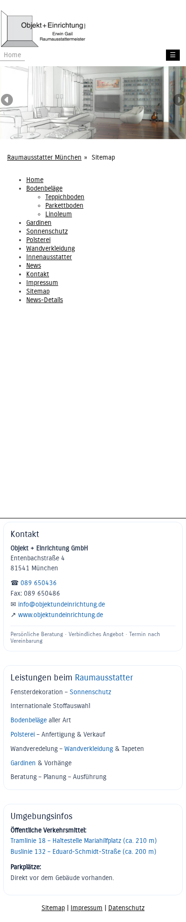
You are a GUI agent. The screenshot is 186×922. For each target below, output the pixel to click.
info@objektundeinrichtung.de (61, 604)
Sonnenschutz (90, 692)
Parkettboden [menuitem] (64, 206)
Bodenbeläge (28, 720)
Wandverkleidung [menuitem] (50, 248)
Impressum (87, 908)
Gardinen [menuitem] (39, 223)
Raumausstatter (104, 677)
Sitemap (53, 908)
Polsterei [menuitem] (38, 240)
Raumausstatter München (44, 157)
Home (12, 55)
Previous (7, 100)
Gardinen (23, 763)
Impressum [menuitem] (42, 283)
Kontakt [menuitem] (37, 274)
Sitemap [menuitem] (38, 291)
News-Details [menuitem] (44, 300)
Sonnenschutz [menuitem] (47, 231)
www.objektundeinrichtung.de (60, 615)
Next (179, 100)
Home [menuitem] (34, 180)
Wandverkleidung (88, 749)
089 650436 (39, 583)
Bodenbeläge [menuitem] (44, 188)
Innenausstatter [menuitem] (49, 257)
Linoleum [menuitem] (58, 214)
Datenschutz (126, 908)
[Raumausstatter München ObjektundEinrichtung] (43, 46)
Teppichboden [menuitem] (64, 197)
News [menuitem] (33, 266)
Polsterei (22, 734)
